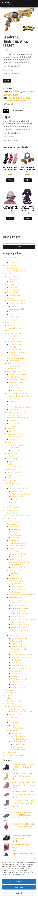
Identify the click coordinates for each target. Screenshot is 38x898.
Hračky (15, 94)
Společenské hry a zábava (16, 301)
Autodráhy (12, 347)
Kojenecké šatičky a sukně (20, 625)
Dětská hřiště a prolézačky (18, 374)
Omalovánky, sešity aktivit (17, 445)
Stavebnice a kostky (14, 472)
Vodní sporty (13, 731)
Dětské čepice (16, 535)
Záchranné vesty (19, 750)
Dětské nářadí (13, 401)
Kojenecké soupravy (18, 627)
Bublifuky (12, 431)
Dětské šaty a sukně (16, 570)
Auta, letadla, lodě (15, 344)
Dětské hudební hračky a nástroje (20, 396)
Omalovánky (15, 448)
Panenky (12, 440)
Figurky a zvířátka (13, 369)
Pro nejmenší (11, 470)
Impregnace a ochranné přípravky (22, 712)
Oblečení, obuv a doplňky (13, 521)
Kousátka (12, 339)
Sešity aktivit (15, 450)
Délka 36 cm (20, 98)
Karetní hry (14, 320)
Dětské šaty (15, 573)
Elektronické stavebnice (17, 475)
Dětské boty (13, 652)
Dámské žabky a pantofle (19, 649)
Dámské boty (13, 636)
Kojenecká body (16, 600)
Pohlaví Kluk (9, 101)
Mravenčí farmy (14, 263)
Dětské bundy (15, 584)
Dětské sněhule (16, 674)
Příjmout (19, 881)
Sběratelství (11, 325)
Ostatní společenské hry (17, 309)
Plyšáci (11, 461)
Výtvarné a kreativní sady (21, 494)
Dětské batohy (14, 279)
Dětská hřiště (15, 377)
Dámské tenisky (16, 644)
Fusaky (11, 282)
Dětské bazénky (14, 295)
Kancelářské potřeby (12, 508)
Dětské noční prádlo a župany (19, 554)
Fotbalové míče (18, 728)
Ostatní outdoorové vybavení (18, 709)
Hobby (7, 323)
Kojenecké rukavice (17, 622)
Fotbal (13, 725)
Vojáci (9, 478)
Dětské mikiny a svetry (16, 549)
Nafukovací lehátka (19, 739)
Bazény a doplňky (13, 293)
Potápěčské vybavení (18, 742)
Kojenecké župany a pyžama (20, 630)
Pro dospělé (9, 695)
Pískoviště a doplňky (16, 382)
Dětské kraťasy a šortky (17, 546)
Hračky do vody (16, 391)
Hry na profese (14, 404)
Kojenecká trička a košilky (19, 603)
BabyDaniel (7, 2)
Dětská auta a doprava (14, 342)
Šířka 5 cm (18, 101)
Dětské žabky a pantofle (19, 679)
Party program (12, 453)
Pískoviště (14, 385)
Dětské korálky (14, 421)
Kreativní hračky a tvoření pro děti (18, 418)
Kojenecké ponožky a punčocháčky (23, 619)
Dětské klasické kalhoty (19, 543)
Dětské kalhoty (12, 268)
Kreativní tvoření (16, 491)
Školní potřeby (11, 502)
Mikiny (9, 698)
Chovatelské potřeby (12, 257)
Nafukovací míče (14, 366)
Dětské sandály (16, 671)
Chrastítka (12, 336)
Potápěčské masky (19, 744)
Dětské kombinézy (17, 587)
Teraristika (10, 260)
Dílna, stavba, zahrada (12, 290)
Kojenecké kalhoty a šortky (20, 608)
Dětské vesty (15, 592)
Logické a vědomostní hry (17, 304)
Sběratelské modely (15, 328)
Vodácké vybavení (17, 747)
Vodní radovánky (14, 388)
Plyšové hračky (12, 459)
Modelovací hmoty (15, 423)
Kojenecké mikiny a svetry (20, 614)
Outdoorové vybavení (14, 706)
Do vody (9, 363)
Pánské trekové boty (18, 687)
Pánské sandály (16, 685)
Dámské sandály (16, 641)
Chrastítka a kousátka (14, 334)
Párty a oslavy (9, 690)
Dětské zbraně (16, 92)
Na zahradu (11, 429)
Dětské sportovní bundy (19, 589)
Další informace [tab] (17, 111)
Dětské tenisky (16, 676)
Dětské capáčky (16, 660)
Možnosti (19, 893)
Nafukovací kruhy (19, 736)
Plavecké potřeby (10, 693)
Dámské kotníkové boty (19, 638)
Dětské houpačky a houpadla (19, 380)
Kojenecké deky (12, 513)
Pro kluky (10, 464)
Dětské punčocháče (18, 568)
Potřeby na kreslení (17, 497)
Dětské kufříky (14, 505)
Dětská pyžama (16, 557)
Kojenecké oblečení (11, 510)
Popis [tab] (6, 111)
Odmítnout (19, 887)
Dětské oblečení (10, 265)
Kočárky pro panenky (16, 437)
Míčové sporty (13, 723)
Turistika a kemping (15, 715)
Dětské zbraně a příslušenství (17, 358)
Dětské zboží (9, 274)
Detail (6, 81)
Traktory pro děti (14, 467)
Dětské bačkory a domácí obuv (21, 655)
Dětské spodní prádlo (16, 578)
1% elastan (12, 98)
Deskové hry (15, 317)
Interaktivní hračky (15, 415)
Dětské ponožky (16, 565)
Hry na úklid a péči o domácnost (20, 407)
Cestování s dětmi (13, 276)
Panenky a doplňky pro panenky (17, 434)
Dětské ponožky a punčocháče (19, 562)
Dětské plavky (13, 559)
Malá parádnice (14, 410)
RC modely (14, 355)
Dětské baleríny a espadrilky (20, 657)
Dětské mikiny (16, 551)
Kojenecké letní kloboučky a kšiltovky (19, 516)
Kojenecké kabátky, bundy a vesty (22, 606)
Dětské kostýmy (14, 399)
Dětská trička (15, 529)
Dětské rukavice (16, 538)
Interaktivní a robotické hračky (17, 412)
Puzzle (11, 312)
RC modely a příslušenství (18, 353)
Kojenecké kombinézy (18, 611)
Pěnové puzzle (14, 287)
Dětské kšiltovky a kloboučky (16, 271)
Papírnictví (10, 442)
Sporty (9, 720)
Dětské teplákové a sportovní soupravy (22, 595)
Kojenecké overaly (17, 616)
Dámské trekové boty (18, 646)
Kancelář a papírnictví (12, 483)
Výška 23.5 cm (8, 103)
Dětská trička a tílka (15, 527)
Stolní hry (12, 314)
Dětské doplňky (14, 532)
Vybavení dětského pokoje (16, 284)
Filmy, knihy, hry (10, 298)
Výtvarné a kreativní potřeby (18, 489)
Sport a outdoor (10, 704)
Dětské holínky (16, 663)
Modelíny (14, 426)
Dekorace (12, 456)
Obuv (8, 633)
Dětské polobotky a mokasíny (21, 668)
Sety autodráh (16, 350)
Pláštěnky (14, 717)
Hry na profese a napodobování (17, 393)
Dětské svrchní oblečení (17, 581)
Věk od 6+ (27, 101)
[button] (35, 858)
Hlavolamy (14, 306)
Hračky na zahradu (13, 372)
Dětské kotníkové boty (18, 665)
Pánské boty (13, 682)
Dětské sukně (15, 576)
